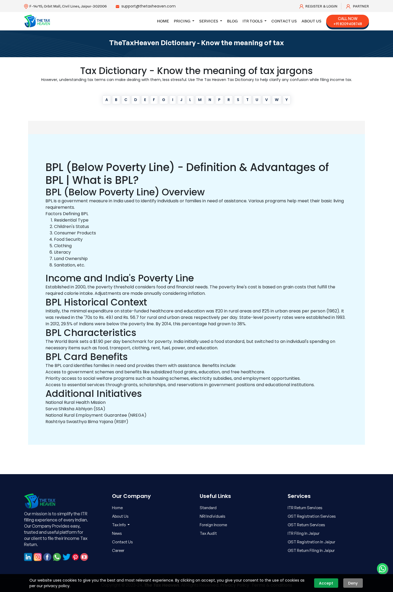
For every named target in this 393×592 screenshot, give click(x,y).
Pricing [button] (182, 21)
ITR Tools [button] (252, 21)
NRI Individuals (212, 516)
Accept (326, 583)
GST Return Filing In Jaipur (311, 550)
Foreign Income (213, 524)
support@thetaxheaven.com (148, 6)
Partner (360, 6)
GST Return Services (306, 524)
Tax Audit (208, 533)
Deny (353, 583)
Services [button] (209, 21)
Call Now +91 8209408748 (347, 21)
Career (118, 550)
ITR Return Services (305, 507)
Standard (208, 507)
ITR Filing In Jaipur (303, 533)
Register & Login (321, 6)
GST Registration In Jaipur (311, 541)
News (117, 533)
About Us (311, 21)
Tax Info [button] (119, 524)
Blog (232, 21)
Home (163, 21)
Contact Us (284, 21)
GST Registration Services (312, 516)
